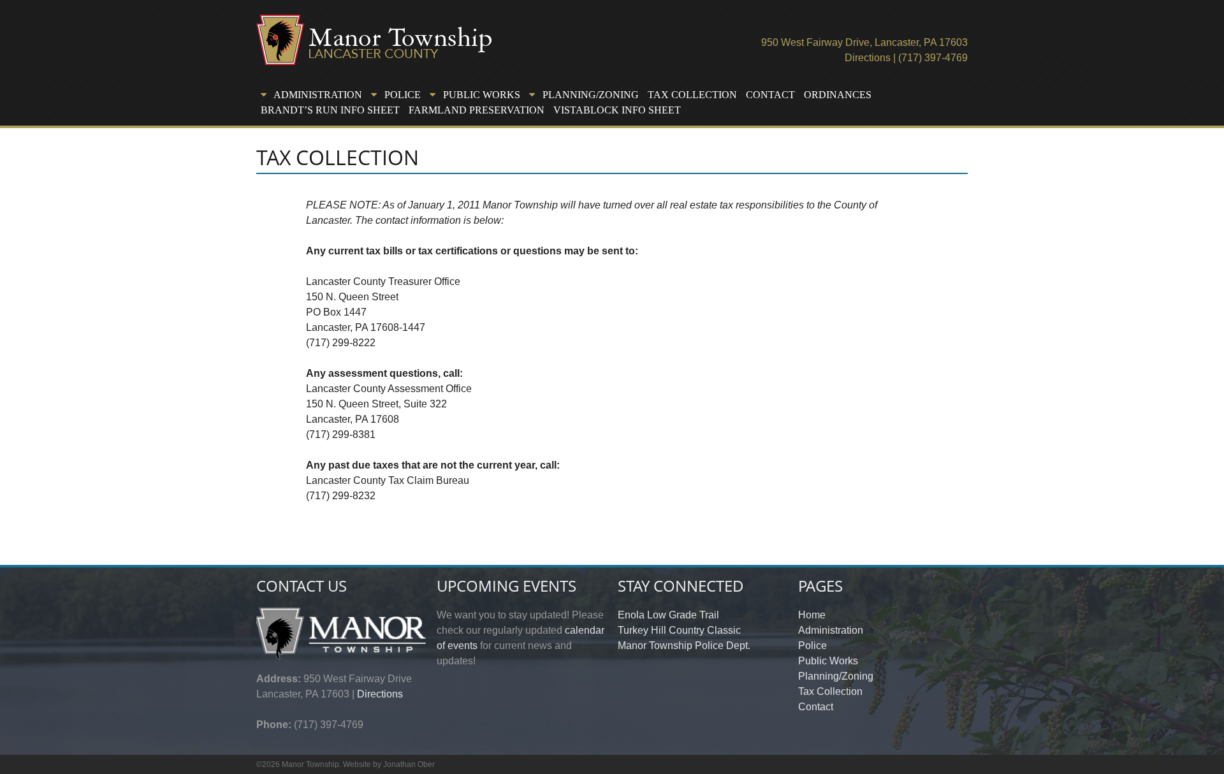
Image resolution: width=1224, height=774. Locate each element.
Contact (770, 94)
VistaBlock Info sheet (617, 110)
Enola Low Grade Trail (668, 615)
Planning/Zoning (835, 676)
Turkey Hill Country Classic (679, 630)
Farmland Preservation (476, 110)
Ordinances (837, 94)
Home (812, 615)
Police (812, 645)
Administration (830, 630)
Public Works (828, 660)
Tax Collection (692, 94)
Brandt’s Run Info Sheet (330, 110)
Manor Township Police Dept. (684, 645)
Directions (868, 57)
